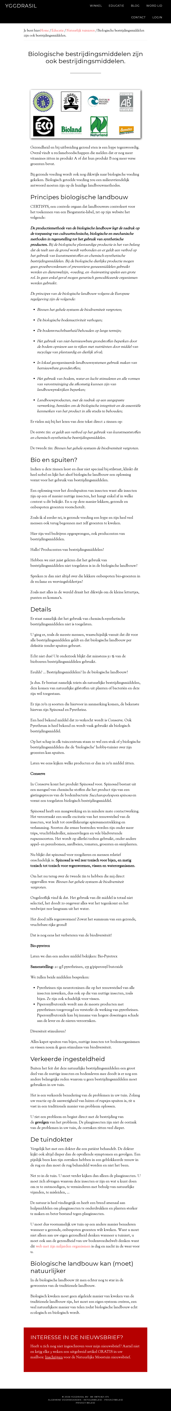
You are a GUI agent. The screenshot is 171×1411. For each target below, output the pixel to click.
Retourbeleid (93, 1399)
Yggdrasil (21, 6)
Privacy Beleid (85, 1402)
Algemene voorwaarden (64, 1399)
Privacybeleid (113, 1399)
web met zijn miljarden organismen (63, 1246)
